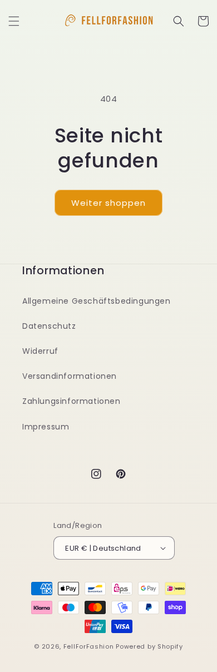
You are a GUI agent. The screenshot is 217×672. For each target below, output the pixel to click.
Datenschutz (49, 326)
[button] (14, 21)
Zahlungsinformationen (71, 401)
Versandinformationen (69, 376)
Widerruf (40, 351)
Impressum (45, 426)
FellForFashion (88, 646)
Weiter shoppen (108, 203)
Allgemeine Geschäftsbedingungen (96, 301)
